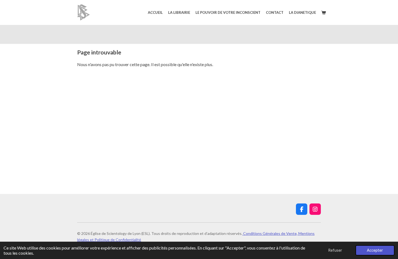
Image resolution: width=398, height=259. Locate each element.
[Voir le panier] (324, 12)
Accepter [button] (375, 250)
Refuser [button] (335, 250)
